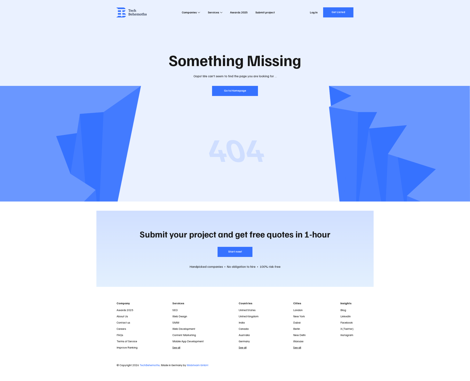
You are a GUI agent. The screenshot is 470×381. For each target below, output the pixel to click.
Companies (189, 12)
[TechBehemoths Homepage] (132, 12)
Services (213, 12)
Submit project (265, 12)
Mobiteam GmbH (197, 365)
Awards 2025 (239, 12)
